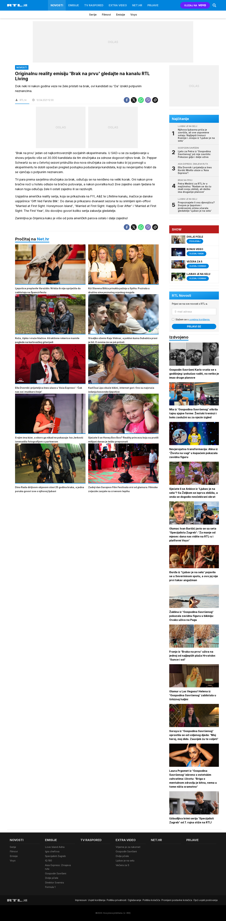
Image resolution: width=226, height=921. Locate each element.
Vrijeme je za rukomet (128, 847)
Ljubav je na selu (125, 860)
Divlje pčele (51, 877)
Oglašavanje (134, 900)
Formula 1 (50, 887)
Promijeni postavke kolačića (176, 900)
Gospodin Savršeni (55, 873)
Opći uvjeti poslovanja (205, 900)
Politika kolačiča (151, 900)
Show (176, 229)
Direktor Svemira (54, 882)
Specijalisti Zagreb (55, 856)
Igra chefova (52, 851)
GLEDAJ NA (190, 5)
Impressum (81, 900)
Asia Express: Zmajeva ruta (58, 867)
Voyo (133, 14)
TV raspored (93, 5)
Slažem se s (193, 319)
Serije (93, 14)
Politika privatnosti (116, 900)
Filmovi (106, 14)
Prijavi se (194, 326)
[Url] (155, 100)
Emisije (73, 5)
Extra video (118, 5)
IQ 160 (48, 860)
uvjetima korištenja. (199, 319)
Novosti (57, 5)
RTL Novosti (181, 296)
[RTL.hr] (17, 5)
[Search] (214, 5)
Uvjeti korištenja (96, 900)
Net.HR (137, 5)
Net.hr (43, 239)
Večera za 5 (122, 865)
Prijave (152, 5)
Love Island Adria (55, 847)
